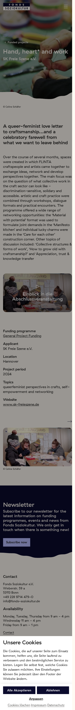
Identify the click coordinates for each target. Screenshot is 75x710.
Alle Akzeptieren (19, 690)
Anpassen (36, 699)
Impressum (39, 705)
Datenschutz (55, 705)
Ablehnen (53, 690)
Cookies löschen (19, 705)
